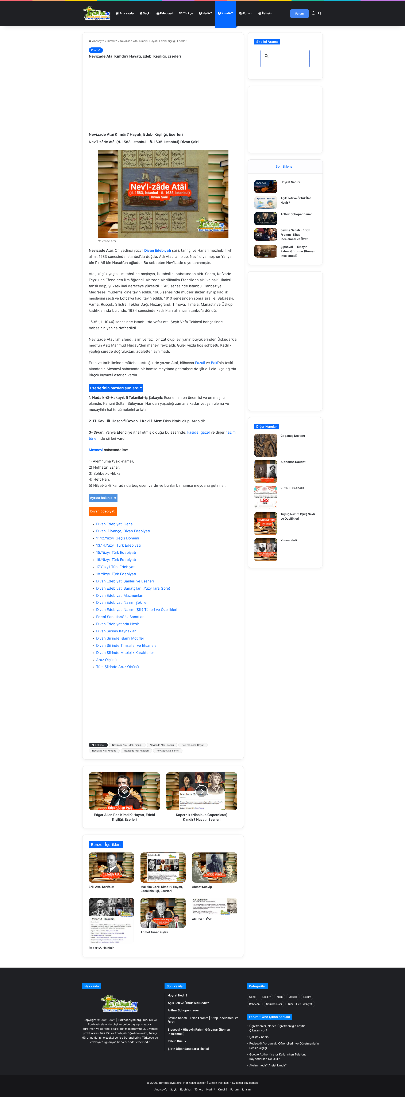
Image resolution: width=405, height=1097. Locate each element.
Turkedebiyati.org (170, 1082)
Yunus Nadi (289, 540)
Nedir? (207, 13)
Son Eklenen (285, 166)
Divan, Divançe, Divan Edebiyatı (123, 531)
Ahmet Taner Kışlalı (154, 932)
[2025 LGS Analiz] (265, 497)
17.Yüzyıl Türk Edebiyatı (115, 567)
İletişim (267, 13)
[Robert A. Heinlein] (111, 921)
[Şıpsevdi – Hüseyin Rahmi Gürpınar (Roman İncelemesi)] (265, 251)
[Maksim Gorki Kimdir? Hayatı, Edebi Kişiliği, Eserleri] (163, 867)
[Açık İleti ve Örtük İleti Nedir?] (265, 202)
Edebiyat (166, 13)
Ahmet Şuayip (202, 887)
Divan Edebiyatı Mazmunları (119, 595)
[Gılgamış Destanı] (265, 445)
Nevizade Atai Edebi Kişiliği (127, 744)
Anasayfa (97, 41)
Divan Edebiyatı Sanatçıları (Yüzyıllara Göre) (133, 588)
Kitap (280, 996)
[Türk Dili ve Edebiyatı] (97, 13)
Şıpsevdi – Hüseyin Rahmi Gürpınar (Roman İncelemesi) (298, 251)
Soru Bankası (274, 1004)
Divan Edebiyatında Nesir (117, 624)
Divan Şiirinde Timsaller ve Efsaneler (127, 645)
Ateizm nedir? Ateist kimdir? (268, 1065)
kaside (192, 432)
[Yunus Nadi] (265, 549)
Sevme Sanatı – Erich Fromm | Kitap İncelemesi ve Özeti (295, 234)
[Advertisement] (163, 95)
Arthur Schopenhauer (296, 214)
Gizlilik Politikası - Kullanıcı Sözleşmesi (233, 1082)
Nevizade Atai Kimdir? (104, 750)
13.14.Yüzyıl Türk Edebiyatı (118, 545)
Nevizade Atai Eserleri (162, 744)
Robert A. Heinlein (102, 947)
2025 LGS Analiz (292, 488)
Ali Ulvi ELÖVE (202, 919)
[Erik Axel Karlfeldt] (111, 867)
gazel (205, 432)
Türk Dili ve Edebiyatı (300, 1004)
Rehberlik (254, 1004)
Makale (293, 996)
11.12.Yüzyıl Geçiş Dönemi (117, 538)
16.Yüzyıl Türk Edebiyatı (116, 560)
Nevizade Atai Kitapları (136, 750)
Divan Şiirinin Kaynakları (116, 631)
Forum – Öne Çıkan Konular (269, 1017)
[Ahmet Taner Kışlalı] (163, 913)
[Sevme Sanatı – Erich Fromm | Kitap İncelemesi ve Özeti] (265, 234)
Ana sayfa (126, 13)
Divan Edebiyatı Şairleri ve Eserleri (125, 581)
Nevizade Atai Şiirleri (168, 750)
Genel (252, 996)
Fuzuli (200, 363)
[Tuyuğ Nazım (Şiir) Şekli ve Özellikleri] (265, 523)
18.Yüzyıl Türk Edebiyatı (116, 574)
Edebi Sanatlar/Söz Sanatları (120, 617)
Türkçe (187, 13)
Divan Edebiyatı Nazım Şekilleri (122, 602)
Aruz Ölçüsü (106, 660)
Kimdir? (227, 13)
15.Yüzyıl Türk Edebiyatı (116, 552)
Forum (247, 13)
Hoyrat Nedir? (290, 182)
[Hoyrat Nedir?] (265, 186)
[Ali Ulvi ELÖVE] (214, 906)
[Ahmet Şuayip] (214, 867)
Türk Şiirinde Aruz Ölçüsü (117, 667)
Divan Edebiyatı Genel (115, 524)
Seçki (146, 13)
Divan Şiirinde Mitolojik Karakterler (125, 653)
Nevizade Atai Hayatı (193, 744)
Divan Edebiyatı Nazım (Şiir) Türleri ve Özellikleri (136, 610)
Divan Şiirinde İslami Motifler (120, 638)
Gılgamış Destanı (293, 435)
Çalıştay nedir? (259, 1037)
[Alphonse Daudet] (265, 471)
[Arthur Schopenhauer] (265, 218)
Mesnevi (96, 450)
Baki (214, 363)
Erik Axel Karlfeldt (101, 887)
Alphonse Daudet (293, 462)
